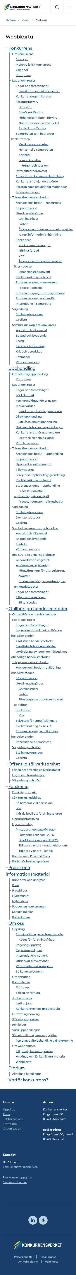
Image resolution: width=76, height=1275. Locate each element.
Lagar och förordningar (32, 86)
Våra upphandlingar (26, 1030)
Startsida (11, 20)
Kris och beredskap (29, 351)
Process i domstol (31, 287)
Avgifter (24, 576)
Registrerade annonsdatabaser (33, 554)
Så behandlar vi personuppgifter (34, 1035)
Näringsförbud (29, 250)
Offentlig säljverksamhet (34, 764)
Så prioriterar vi (26, 208)
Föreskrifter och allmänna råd (39, 91)
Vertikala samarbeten (33, 144)
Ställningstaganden (29, 314)
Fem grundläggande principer (36, 400)
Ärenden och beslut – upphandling (39, 453)
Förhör (23, 224)
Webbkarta (23, 1062)
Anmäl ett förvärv (31, 112)
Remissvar (19, 1024)
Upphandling (21, 368)
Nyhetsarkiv (20, 896)
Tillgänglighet (47, 1257)
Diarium (16, 1068)
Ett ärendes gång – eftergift (35, 298)
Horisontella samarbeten (36, 149)
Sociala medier (22, 912)
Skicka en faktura (28, 992)
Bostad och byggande (31, 335)
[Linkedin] (32, 1220)
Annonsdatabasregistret (32, 560)
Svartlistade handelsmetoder (36, 646)
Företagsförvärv (27, 102)
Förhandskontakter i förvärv (38, 117)
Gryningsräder (28, 218)
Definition (25, 107)
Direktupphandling (29, 416)
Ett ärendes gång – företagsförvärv (40, 293)
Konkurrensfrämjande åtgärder (37, 181)
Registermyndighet (29, 950)
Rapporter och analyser (28, 880)
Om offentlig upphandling (30, 374)
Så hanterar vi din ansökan (34, 803)
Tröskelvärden (25, 406)
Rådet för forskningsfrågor (30, 861)
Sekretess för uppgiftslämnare (36, 720)
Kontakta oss (21, 982)
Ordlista (21, 319)
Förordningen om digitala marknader (41, 187)
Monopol (22, 59)
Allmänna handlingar (26, 1073)
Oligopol (22, 70)
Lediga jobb (24, 1003)
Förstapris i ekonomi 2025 (36, 835)
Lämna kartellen (30, 160)
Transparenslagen (28, 192)
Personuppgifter (23, 1257)
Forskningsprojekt (24, 792)
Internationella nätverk (32, 955)
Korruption (23, 75)
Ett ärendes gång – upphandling (38, 485)
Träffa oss (23, 987)
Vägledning (20, 309)
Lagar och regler (23, 80)
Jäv (18, 808)
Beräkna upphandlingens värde (40, 411)
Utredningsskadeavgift (34, 272)
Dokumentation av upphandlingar (39, 427)
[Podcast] (43, 1220)
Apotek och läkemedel (31, 330)
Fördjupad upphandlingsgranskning (40, 475)
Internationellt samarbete (33, 303)
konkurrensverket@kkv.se (20, 1167)
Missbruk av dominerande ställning (40, 176)
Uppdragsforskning (25, 819)
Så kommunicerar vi (29, 971)
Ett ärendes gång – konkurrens (37, 282)
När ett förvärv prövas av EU (39, 123)
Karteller (24, 155)
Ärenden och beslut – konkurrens (38, 202)
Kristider (21, 544)
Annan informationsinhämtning (40, 234)
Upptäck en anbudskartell (36, 438)
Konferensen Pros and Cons (31, 856)
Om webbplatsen (24, 1046)
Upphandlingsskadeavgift (33, 464)
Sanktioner (23, 240)
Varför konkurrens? (28, 1079)
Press (15, 885)
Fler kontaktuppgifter (17, 1177)
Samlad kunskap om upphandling (35, 528)
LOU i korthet (25, 395)
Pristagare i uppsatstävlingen (36, 829)
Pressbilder (19, 890)
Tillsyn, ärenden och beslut (30, 197)
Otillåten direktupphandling (38, 422)
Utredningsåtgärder (29, 213)
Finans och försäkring (31, 346)
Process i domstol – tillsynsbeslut (41, 501)
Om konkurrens (22, 54)
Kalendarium (21, 917)
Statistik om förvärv (32, 128)
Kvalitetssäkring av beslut (33, 277)
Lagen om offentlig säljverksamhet (36, 770)
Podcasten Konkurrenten (29, 906)
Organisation (21, 977)
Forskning (18, 786)
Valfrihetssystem (27, 443)
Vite (21, 256)
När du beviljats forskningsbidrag (39, 813)
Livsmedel (23, 357)
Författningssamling (26, 1014)
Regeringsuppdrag (29, 945)
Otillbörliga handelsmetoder (38, 608)
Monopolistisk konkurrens (33, 64)
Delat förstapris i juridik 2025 (38, 840)
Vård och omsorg (28, 362)
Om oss (25, 20)
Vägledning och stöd (26, 747)
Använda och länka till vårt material (40, 1056)
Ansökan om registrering (32, 565)
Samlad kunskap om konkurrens (34, 325)
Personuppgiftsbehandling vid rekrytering (44, 1040)
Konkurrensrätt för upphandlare (38, 432)
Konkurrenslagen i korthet (33, 96)
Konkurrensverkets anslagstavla (38, 1008)
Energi (20, 341)
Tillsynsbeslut (25, 469)
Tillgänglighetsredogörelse (34, 1051)
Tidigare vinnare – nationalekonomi (43, 845)
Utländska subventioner (32, 961)
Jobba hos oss (22, 998)
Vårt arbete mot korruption (34, 966)
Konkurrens (20, 48)
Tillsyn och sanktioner (31, 597)
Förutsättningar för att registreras (42, 570)
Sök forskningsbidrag (27, 797)
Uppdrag (18, 929)
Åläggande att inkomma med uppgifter (46, 229)
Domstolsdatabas (28, 517)
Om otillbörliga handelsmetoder (34, 614)
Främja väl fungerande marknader (39, 934)
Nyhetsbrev (20, 901)
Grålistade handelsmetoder (34, 641)
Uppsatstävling (22, 824)
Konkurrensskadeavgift (35, 245)
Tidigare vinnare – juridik (36, 851)
